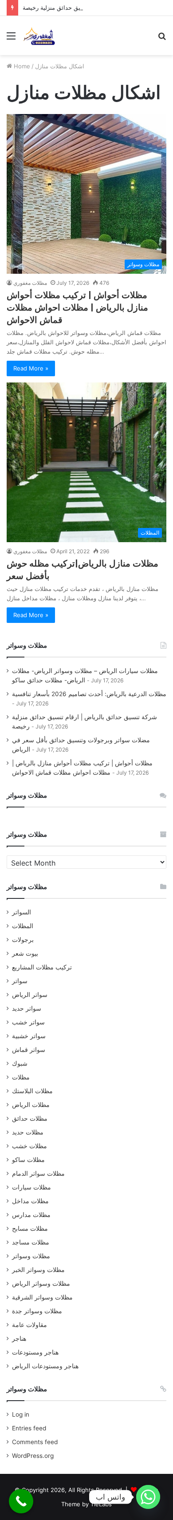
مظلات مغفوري (30, 283)
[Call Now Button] (21, 1501)
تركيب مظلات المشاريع (42, 967)
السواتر (21, 912)
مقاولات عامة (29, 1324)
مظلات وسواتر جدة (37, 1311)
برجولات (23, 939)
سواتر (20, 980)
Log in (20, 1414)
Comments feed (35, 1441)
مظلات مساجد (30, 1242)
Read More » (30, 368)
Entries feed (29, 1428)
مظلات (21, 1077)
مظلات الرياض (31, 1104)
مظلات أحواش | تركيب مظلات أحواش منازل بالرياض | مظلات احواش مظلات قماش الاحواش (77, 307)
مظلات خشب (29, 1146)
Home (21, 66)
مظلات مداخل (30, 1201)
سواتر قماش (28, 1049)
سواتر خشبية (29, 1036)
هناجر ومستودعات (35, 1352)
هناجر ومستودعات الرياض (45, 1366)
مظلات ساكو (28, 1159)
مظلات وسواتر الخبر (38, 1269)
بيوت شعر (25, 953)
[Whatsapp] (148, 1497)
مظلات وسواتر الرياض (41, 1283)
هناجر (19, 1338)
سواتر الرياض (29, 994)
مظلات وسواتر (31, 1256)
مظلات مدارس (31, 1214)
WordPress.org (33, 1455)
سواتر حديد (26, 1008)
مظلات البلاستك (32, 1091)
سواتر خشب (28, 1022)
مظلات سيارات (31, 1187)
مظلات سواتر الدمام (38, 1173)
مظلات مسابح (30, 1228)
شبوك (20, 1063)
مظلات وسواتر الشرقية (42, 1297)
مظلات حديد (27, 1132)
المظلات (22, 925)
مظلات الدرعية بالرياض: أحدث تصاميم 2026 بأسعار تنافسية (89, 693)
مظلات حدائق (29, 1118)
